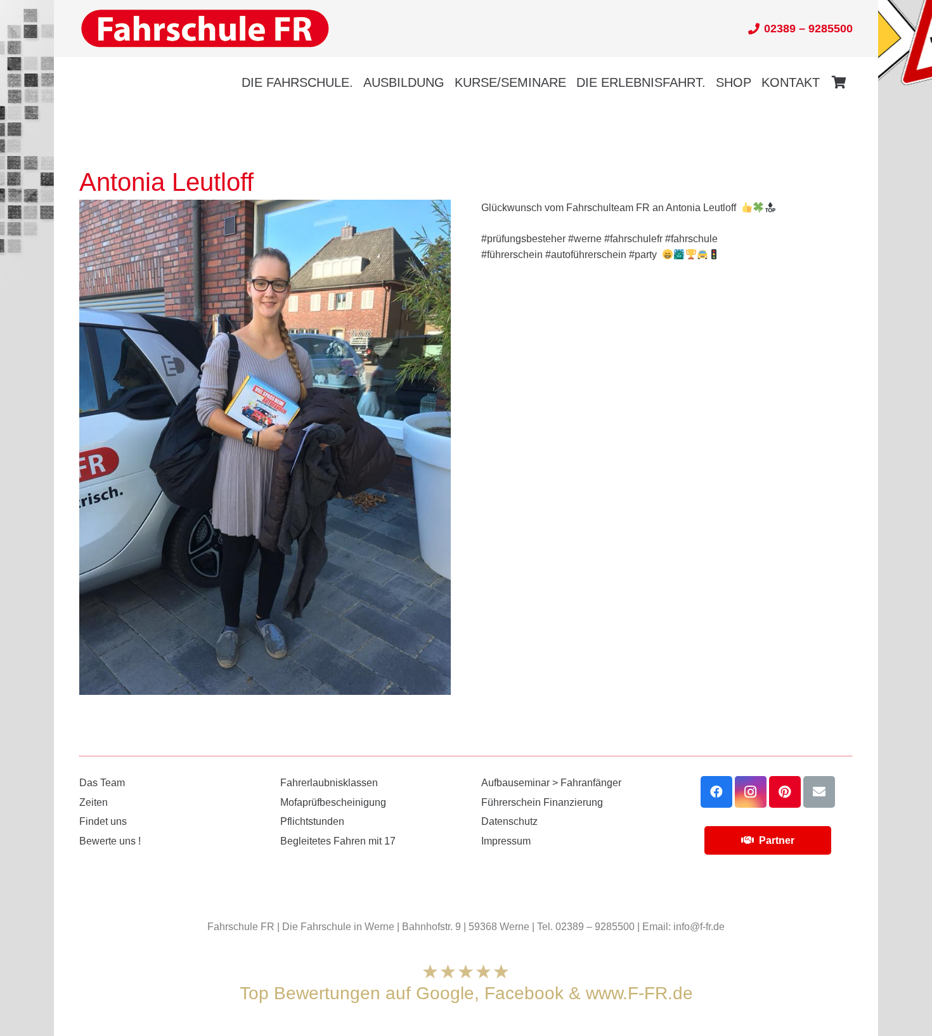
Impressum (506, 841)
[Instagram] (751, 792)
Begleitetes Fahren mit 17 (338, 841)
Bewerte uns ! (110, 841)
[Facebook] (716, 792)
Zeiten (93, 802)
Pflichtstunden (312, 821)
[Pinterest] (785, 792)
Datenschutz (509, 821)
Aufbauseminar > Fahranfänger (551, 782)
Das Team (102, 782)
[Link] (204, 28)
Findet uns (103, 821)
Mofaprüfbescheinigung (333, 802)
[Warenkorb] (839, 82)
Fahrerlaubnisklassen (329, 782)
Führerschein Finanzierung (542, 802)
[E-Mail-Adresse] (819, 792)
